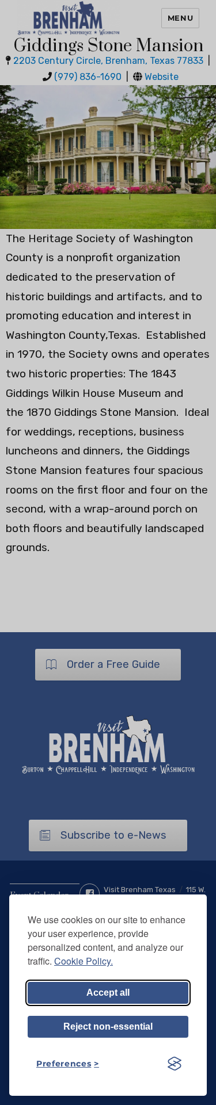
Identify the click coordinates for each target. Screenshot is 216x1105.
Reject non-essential (108, 1026)
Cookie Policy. (83, 961)
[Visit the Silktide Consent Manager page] (174, 1063)
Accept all (108, 992)
